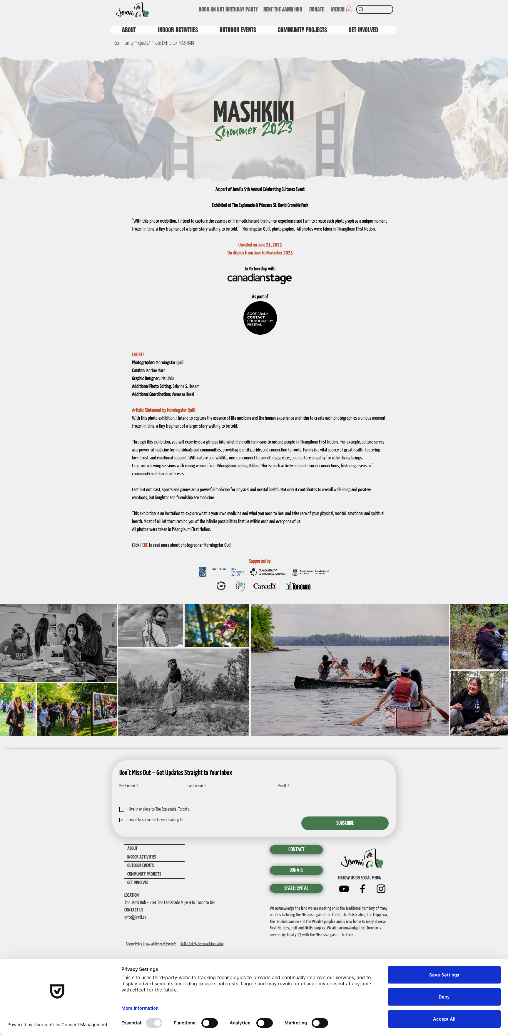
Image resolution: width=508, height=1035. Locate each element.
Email (284, 786)
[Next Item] (497, 670)
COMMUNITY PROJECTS (144, 874)
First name (128, 786)
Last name (197, 786)
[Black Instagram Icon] (381, 889)
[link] (349, 8)
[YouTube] (344, 889)
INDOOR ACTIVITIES (141, 857)
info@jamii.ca (135, 917)
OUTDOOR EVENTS (140, 865)
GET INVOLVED (137, 882)
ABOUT (132, 848)
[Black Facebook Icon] (362, 889)
